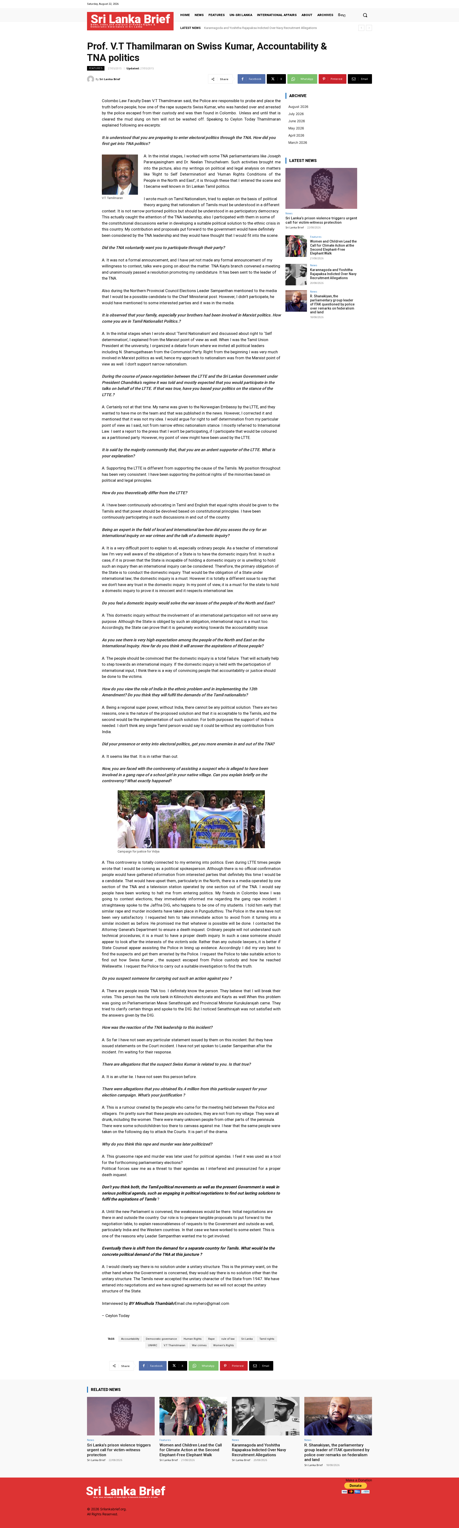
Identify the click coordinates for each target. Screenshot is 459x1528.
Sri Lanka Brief (109, 79)
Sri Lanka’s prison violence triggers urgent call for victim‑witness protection (321, 220)
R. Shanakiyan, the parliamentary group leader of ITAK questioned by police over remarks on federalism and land (332, 304)
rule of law (228, 1338)
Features (96, 68)
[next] (369, 28)
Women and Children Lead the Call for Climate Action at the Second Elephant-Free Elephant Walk (333, 247)
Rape (211, 1338)
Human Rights (193, 1338)
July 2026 (296, 114)
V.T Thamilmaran (174, 1345)
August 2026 (298, 107)
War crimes (199, 1345)
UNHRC (152, 1345)
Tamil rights (266, 1338)
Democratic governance (161, 1338)
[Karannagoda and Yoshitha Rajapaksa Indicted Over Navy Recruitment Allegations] (296, 274)
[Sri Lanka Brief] (91, 79)
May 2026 (296, 128)
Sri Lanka (247, 1338)
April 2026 (296, 135)
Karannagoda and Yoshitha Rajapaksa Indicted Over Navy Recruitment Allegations (333, 274)
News (288, 213)
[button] (365, 15)
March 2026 (297, 142)
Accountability (130, 1338)
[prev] (361, 28)
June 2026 (296, 121)
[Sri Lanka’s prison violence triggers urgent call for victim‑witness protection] (321, 188)
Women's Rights (223, 1345)
